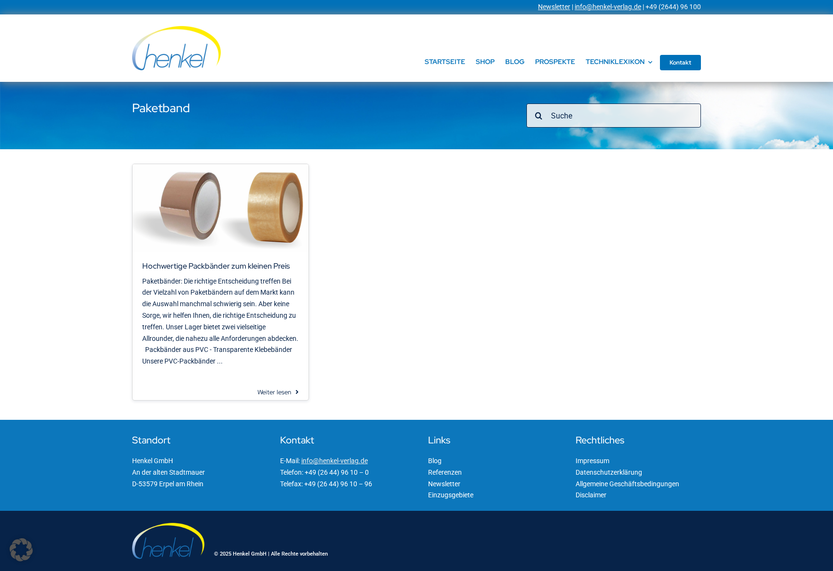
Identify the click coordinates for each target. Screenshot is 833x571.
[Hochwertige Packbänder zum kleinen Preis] (221, 167)
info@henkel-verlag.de (608, 7)
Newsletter (554, 7)
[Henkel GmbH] (176, 29)
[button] (21, 550)
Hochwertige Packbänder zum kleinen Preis (216, 266)
